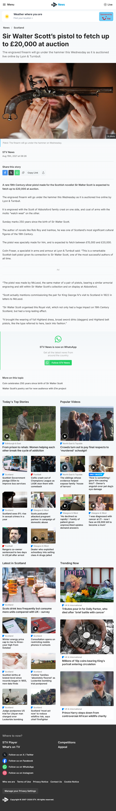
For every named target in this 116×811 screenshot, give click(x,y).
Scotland (19, 27)
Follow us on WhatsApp (21, 767)
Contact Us (56, 781)
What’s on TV (11, 747)
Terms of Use (24, 781)
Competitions (67, 742)
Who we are (8, 781)
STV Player (9, 742)
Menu (10, 4)
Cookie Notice (71, 781)
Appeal (62, 747)
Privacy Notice (40, 781)
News (6, 27)
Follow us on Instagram (21, 773)
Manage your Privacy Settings (20, 791)
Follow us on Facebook (21, 760)
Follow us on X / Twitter (21, 754)
